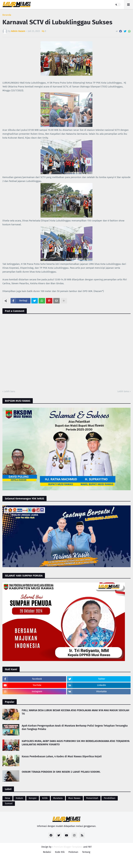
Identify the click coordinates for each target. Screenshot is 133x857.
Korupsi (32, 798)
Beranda (6, 15)
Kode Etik (60, 852)
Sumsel (8, 803)
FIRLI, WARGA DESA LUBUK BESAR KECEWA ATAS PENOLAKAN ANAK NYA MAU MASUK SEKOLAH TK (75, 712)
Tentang (86, 852)
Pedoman (73, 852)
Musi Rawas (74, 798)
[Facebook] (120, 31)
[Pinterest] (49, 300)
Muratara (58, 798)
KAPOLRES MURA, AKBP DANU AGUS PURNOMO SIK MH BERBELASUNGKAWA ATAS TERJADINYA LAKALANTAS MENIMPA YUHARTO (75, 742)
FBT (90, 847)
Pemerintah (92, 798)
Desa (7, 798)
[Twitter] (125, 31)
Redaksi (47, 852)
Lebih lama (123, 391)
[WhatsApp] (129, 31)
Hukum (19, 798)
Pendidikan (109, 798)
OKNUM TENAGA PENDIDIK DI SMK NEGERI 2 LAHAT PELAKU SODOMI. (61, 771)
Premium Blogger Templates (68, 847)
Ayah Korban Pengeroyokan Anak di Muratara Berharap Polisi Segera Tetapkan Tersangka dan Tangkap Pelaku (75, 727)
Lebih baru (9, 391)
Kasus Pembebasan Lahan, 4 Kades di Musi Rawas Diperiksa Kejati (62, 756)
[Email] (56, 300)
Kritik (45, 798)
